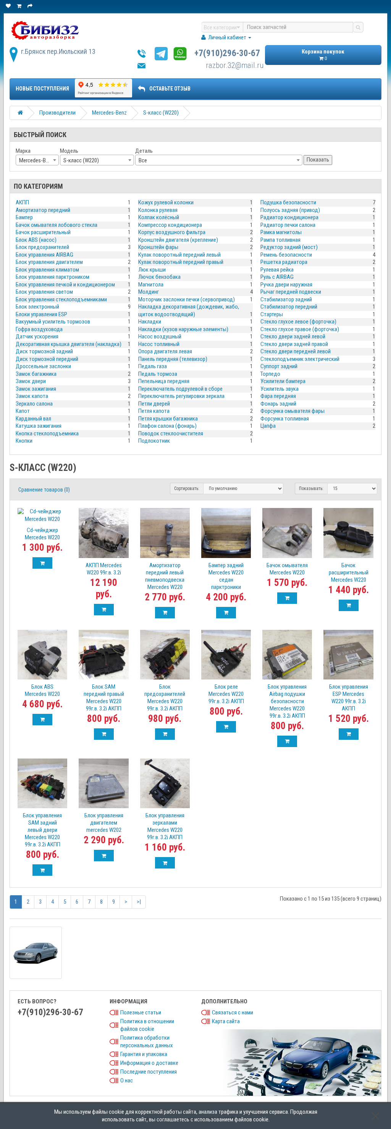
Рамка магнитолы (281, 232)
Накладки (149, 321)
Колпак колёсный (158, 217)
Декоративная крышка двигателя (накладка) (68, 344)
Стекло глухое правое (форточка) (299, 329)
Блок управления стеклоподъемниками (61, 299)
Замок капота (32, 396)
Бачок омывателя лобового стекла (56, 225)
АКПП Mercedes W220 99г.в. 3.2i (104, 569)
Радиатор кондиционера (289, 217)
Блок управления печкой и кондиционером (65, 284)
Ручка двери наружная (286, 284)
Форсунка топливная (284, 418)
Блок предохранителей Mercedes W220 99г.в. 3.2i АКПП (164, 697)
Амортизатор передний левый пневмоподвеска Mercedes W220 (164, 576)
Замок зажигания (36, 388)
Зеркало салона (34, 403)
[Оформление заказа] (30, 6)
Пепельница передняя (163, 381)
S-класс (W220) (161, 112)
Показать (318, 159)
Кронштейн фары (158, 247)
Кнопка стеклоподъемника (47, 433)
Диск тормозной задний (44, 351)
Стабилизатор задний (286, 299)
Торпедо (270, 373)
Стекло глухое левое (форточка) (298, 321)
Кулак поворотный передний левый (179, 254)
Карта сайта (226, 1021)
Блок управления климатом (47, 269)
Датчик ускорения (37, 336)
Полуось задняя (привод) (290, 210)
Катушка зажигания (38, 425)
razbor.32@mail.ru (234, 65)
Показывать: (311, 488)
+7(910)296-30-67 (227, 53)
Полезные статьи (140, 1012)
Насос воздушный (159, 336)
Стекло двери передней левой (295, 351)
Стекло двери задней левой (292, 336)
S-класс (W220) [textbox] (81, 160)
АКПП (22, 202)
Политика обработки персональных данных (146, 1041)
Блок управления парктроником (52, 276)
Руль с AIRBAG (277, 276)
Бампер (24, 217)
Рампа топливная (280, 239)
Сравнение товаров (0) (44, 490)
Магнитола (150, 284)
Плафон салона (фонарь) (167, 425)
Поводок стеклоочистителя (170, 433)
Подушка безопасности (288, 202)
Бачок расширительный (43, 232)
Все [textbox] (143, 160)
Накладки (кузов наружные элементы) (183, 329)
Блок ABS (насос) (36, 239)
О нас (126, 1080)
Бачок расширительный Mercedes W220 (348, 572)
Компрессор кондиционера (170, 225)
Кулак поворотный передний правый (180, 262)
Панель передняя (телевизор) (172, 359)
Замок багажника (36, 373)
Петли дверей (154, 403)
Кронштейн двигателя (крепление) (178, 239)
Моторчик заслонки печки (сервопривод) (186, 299)
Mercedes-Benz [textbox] (36, 160)
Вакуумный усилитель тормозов (53, 321)
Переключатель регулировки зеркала (181, 396)
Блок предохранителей (42, 247)
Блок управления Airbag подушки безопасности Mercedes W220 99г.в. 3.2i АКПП (287, 701)
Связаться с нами (232, 1012)
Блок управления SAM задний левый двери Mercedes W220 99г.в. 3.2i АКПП (42, 830)
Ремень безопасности (286, 254)
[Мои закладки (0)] (9, 6)
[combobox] (37, 160)
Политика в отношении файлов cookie (147, 1025)
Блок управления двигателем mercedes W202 (103, 822)
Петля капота (154, 411)
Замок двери (31, 381)
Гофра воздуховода (39, 329)
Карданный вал (33, 418)
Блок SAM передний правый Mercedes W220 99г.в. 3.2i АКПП (104, 697)
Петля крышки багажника (168, 418)
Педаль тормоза (157, 373)
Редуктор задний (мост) (289, 247)
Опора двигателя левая (165, 351)
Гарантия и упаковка (143, 1054)
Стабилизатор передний (288, 306)
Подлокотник (154, 440)
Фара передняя (278, 396)
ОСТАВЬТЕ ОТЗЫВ (170, 89)
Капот (23, 411)
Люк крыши (152, 269)
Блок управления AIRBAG (44, 254)
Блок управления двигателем (49, 262)
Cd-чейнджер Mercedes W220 (42, 534)
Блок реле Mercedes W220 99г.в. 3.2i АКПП (226, 694)
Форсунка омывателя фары (292, 411)
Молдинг (148, 291)
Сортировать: (186, 488)
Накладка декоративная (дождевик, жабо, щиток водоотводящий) (188, 310)
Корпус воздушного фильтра (171, 232)
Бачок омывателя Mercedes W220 (287, 569)
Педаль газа (152, 366)
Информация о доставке (149, 1062)
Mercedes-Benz (109, 112)
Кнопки (24, 440)
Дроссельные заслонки (43, 366)
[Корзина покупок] (20, 6)
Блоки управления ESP (41, 314)
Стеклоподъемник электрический (299, 359)
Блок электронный (37, 306)
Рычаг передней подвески (290, 291)
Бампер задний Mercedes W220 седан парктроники (226, 576)
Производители (57, 112)
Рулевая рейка (277, 269)
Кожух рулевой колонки (166, 202)
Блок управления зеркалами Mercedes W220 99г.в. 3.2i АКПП (164, 826)
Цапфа (268, 425)
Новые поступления (42, 89)
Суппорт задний (278, 366)
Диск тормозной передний (47, 359)
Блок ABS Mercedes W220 (42, 690)
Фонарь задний (278, 403)
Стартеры (271, 314)
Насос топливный (158, 344)
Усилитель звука (279, 388)
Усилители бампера (282, 381)
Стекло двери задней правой (294, 344)
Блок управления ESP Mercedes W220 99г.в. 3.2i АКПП (348, 697)
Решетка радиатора (283, 262)
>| (139, 901)
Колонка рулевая (158, 210)
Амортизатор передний (43, 210)
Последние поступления (148, 1071)
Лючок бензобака (159, 276)
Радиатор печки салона (287, 225)
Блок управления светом (44, 291)
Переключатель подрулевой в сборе (180, 388)
